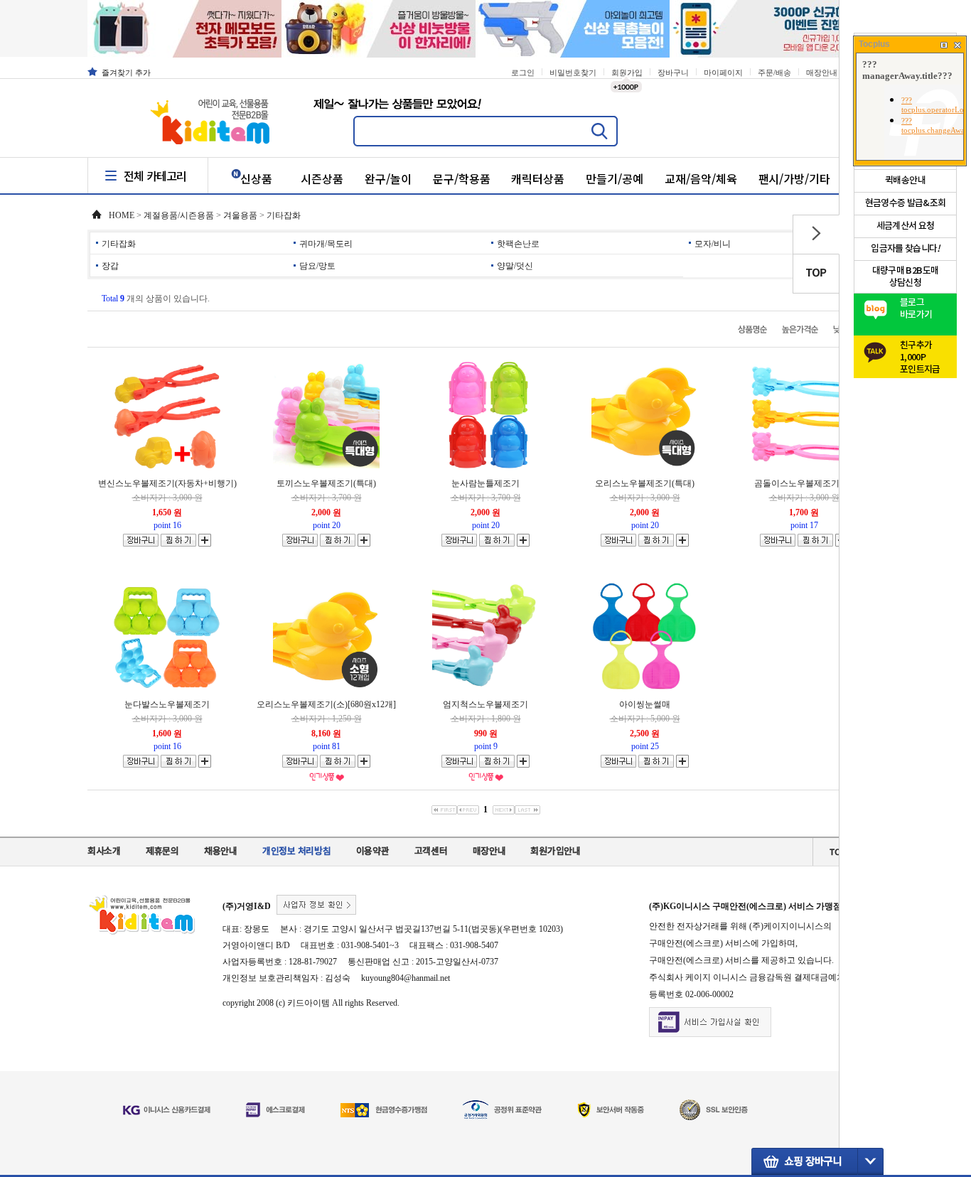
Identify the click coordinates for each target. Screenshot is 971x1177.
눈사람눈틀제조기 (485, 483)
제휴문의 (162, 851)
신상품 (256, 178)
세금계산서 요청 (905, 226)
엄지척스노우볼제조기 (485, 704)
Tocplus (874, 44)
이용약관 (373, 851)
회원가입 (627, 72)
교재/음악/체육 (701, 178)
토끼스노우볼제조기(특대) (326, 483)
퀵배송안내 (905, 180)
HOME (121, 215)
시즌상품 (322, 178)
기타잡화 (284, 215)
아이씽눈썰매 (644, 704)
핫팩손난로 (518, 244)
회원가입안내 (555, 851)
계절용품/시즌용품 (179, 215)
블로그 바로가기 (916, 309)
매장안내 (821, 72)
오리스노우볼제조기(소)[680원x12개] (326, 704)
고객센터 (431, 851)
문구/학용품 (461, 178)
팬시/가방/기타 (794, 178)
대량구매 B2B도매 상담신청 (905, 277)
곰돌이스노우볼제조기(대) (804, 483)
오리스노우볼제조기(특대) (644, 483)
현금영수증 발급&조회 (905, 203)
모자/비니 (712, 244)
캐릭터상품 (537, 178)
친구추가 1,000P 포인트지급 (920, 353)
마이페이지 (723, 72)
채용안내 (220, 851)
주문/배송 (774, 72)
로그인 (523, 72)
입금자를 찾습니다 (905, 248)
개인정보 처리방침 (296, 851)
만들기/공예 (614, 178)
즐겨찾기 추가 (126, 72)
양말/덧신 (515, 266)
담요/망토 (317, 266)
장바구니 (673, 72)
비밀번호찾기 (572, 72)
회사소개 (104, 851)
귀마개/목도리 (326, 244)
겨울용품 (240, 215)
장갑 (110, 266)
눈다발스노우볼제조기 (167, 704)
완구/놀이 (388, 178)
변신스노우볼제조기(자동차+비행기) (167, 483)
